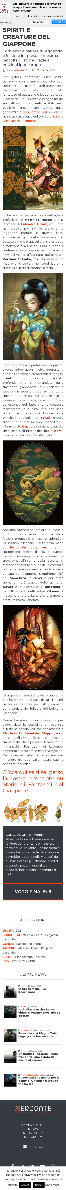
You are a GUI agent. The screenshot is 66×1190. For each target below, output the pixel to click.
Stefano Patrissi (15, 70)
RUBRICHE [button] (32, 1133)
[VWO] (12, 22)
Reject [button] (38, 1184)
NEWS (33, 1129)
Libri (32, 70)
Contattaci (35, 1147)
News (23, 1006)
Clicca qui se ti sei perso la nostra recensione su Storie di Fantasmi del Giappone (33, 781)
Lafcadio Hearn (34, 224)
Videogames (27, 1030)
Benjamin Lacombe (28, 547)
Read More (52, 1185)
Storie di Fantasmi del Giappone (30, 733)
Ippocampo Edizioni (38, 112)
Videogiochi (32, 1075)
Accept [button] (25, 1184)
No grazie (38, 21)
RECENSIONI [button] (32, 1125)
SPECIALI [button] (32, 1137)
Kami (58, 431)
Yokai (45, 417)
